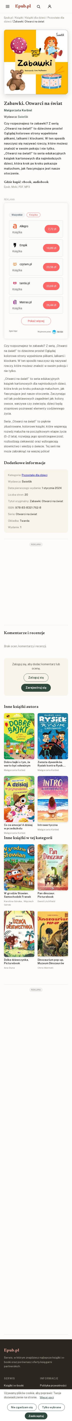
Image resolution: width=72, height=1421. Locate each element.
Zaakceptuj (36, 1416)
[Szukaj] (38, 6)
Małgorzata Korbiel (18, 110)
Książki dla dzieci (35, 17)
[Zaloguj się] (49, 6)
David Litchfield (46, 901)
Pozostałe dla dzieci (34, 475)
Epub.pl (23, 6)
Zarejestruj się (36, 687)
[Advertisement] (36, 585)
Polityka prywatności (53, 1385)
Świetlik (23, 116)
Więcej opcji (47, 1397)
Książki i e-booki (14, 1385)
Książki (19, 17)
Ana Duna (9, 967)
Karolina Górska (13, 901)
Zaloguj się (36, 677)
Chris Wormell (45, 967)
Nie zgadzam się (22, 1407)
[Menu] (7, 6)
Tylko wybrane (51, 1407)
